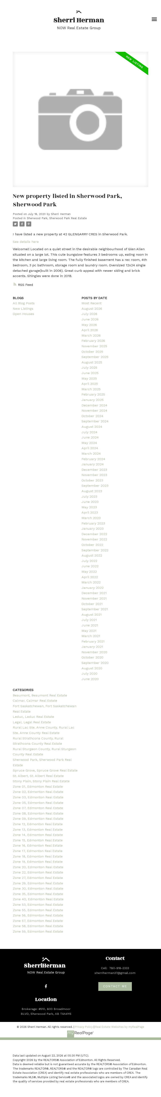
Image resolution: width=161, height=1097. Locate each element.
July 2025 (89, 368)
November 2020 (94, 652)
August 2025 (92, 362)
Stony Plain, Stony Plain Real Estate (41, 781)
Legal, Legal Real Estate (32, 722)
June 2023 (90, 502)
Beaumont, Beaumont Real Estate (40, 695)
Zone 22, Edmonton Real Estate (38, 872)
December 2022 (94, 534)
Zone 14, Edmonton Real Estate (38, 835)
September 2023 (95, 486)
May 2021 (89, 631)
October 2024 (92, 416)
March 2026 (91, 335)
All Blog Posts (24, 303)
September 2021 (95, 609)
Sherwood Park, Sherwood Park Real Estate (57, 218)
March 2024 (91, 453)
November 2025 (94, 346)
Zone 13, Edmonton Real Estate (38, 830)
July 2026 (89, 314)
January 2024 (93, 464)
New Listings (23, 309)
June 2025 (90, 373)
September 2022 (95, 550)
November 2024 (94, 411)
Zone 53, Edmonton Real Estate (38, 905)
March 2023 (91, 518)
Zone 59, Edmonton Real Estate (38, 931)
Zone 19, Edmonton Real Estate (38, 862)
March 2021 (91, 636)
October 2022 (92, 545)
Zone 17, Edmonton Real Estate (37, 851)
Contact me (115, 986)
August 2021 (92, 615)
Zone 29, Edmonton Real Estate (38, 883)
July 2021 (89, 620)
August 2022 (92, 555)
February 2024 (93, 459)
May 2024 (89, 443)
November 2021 (94, 598)
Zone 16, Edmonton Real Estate (38, 845)
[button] (46, 986)
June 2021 (90, 625)
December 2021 (94, 593)
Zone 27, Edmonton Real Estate (38, 878)
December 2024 (94, 405)
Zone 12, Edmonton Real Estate (38, 824)
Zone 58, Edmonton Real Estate (38, 926)
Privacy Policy (84, 1026)
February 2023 (93, 523)
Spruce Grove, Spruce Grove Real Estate (45, 770)
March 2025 (91, 389)
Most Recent (91, 303)
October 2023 (92, 480)
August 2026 (92, 309)
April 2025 (90, 384)
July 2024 (89, 432)
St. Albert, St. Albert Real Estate (38, 776)
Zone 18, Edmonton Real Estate (38, 856)
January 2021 (92, 647)
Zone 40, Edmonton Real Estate (38, 899)
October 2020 (92, 657)
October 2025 (92, 352)
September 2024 (95, 421)
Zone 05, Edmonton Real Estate (38, 803)
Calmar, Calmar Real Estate (35, 701)
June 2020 (90, 679)
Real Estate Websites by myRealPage (119, 1026)
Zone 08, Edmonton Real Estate (38, 813)
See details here (26, 242)
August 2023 (92, 491)
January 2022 (93, 588)
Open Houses (23, 314)
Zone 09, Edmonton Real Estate (38, 819)
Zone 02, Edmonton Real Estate (38, 792)
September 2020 (95, 663)
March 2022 (91, 582)
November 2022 (94, 539)
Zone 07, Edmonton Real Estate (38, 808)
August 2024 (92, 427)
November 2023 (94, 475)
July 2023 (89, 496)
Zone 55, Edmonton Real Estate (38, 910)
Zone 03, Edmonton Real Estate (38, 797)
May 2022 (89, 572)
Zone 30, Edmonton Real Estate (38, 888)
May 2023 (89, 507)
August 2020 (92, 668)
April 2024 (90, 448)
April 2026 (90, 330)
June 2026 (90, 319)
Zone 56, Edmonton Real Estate (38, 915)
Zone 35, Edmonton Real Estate (38, 894)
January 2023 (93, 529)
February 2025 (93, 394)
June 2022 (90, 566)
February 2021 (93, 641)
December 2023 (94, 470)
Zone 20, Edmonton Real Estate (38, 867)
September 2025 (95, 357)
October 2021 (92, 604)
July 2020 (89, 673)
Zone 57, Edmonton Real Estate (38, 921)
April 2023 (90, 512)
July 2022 (89, 561)
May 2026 (89, 325)
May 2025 (89, 378)
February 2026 (93, 341)
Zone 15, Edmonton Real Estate (38, 840)
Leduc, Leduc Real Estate (33, 717)
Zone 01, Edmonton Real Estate (38, 787)
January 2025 (93, 400)
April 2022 (90, 577)
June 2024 (90, 437)
